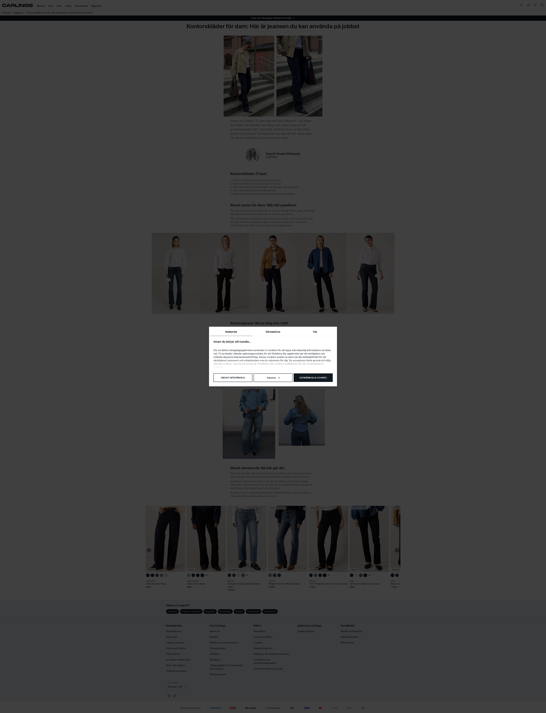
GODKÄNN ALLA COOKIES (313, 377)
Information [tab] (273, 331)
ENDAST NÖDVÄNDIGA (233, 377)
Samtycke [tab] (231, 331)
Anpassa (271, 377)
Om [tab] (315, 331)
